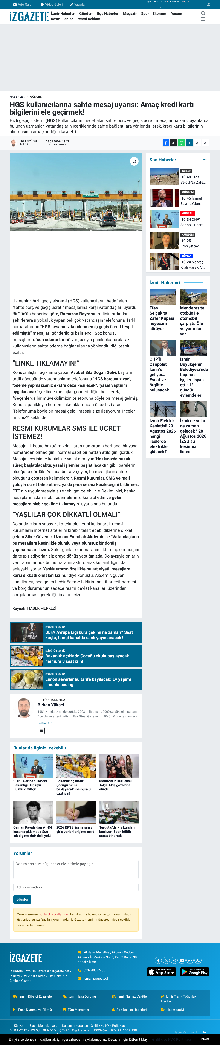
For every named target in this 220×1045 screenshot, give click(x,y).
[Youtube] (182, 960)
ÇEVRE (64, 1030)
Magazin (130, 13)
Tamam (204, 1038)
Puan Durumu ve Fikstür (35, 1010)
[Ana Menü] (203, 19)
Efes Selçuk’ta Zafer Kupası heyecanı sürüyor (193, 180)
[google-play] (194, 971)
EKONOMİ (101, 1030)
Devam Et (43, 723)
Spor (145, 13)
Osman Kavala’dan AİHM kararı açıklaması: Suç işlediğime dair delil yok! (32, 831)
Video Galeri (54, 4)
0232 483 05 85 (94, 970)
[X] (166, 960)
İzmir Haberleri (63, 13)
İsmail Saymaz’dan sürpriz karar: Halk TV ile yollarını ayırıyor (193, 201)
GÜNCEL (36, 96)
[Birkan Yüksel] (23, 707)
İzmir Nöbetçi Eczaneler (36, 996)
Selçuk (186, 170)
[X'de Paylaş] (173, 142)
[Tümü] (205, 159)
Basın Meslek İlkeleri (44, 1026)
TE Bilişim (203, 1032)
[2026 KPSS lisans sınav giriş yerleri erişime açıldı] (76, 812)
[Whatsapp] (190, 960)
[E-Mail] (41, 730)
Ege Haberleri (108, 13)
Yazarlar (80, 4)
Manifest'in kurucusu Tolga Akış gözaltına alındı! (115, 785)
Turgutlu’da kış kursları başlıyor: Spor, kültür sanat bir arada (117, 831)
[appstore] (161, 971)
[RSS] (198, 960)
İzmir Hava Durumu (82, 996)
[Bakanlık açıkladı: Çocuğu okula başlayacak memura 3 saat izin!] (76, 766)
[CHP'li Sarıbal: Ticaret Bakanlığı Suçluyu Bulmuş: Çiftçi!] (33, 766)
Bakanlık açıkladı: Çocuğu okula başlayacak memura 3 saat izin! (73, 787)
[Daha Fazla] (189, 142)
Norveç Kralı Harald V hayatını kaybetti (191, 265)
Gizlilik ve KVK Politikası (108, 1026)
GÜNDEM (188, 192)
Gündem (86, 13)
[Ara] (203, 14)
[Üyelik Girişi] (206, 4)
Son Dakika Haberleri (131, 1010)
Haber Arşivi (175, 1010)
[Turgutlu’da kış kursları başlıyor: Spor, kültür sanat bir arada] (119, 812)
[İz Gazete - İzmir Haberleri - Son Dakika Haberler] (29, 16)
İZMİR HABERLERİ (124, 1030)
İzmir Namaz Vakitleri (133, 996)
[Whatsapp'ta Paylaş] (181, 142)
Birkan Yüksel (51, 704)
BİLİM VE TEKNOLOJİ (25, 1030)
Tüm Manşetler (78, 1010)
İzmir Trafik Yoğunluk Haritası (179, 999)
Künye (18, 1026)
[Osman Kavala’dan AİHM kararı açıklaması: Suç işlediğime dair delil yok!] (33, 812)
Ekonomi (160, 13)
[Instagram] (174, 960)
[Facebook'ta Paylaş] (166, 142)
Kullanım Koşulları (75, 1026)
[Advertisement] (110, 57)
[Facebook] (158, 960)
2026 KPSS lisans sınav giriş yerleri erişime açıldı (75, 829)
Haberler (17, 96)
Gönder (22, 899)
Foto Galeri (25, 4)
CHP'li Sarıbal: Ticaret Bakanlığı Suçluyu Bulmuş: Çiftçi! (30, 785)
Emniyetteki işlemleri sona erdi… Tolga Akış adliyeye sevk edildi (191, 244)
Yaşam (176, 13)
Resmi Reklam (88, 19)
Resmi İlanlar (62, 19)
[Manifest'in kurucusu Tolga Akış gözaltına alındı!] (119, 766)
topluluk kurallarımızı (54, 914)
